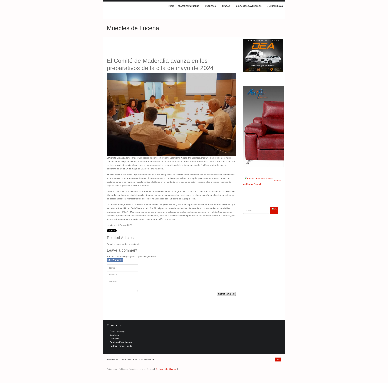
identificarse (171, 369)
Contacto (159, 369)
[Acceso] (164, 369)
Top (277, 359)
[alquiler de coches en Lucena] (263, 55)
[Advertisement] (162, 48)
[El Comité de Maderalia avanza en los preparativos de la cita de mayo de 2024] (171, 114)
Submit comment (226, 293)
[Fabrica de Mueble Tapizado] (263, 126)
